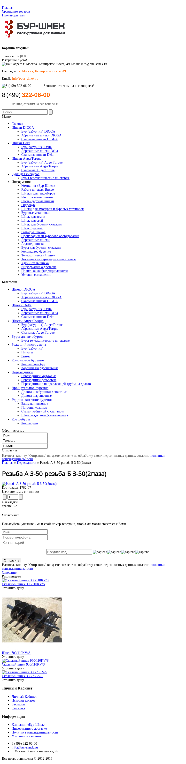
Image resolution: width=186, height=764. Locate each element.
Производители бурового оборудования (50, 236)
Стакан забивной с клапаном (42, 411)
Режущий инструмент (29, 344)
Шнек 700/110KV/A (16, 653)
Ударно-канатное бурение (32, 400)
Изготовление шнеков (37, 197)
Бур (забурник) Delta (36, 309)
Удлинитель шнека (35, 263)
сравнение (9, 506)
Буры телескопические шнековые (45, 340)
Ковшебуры (21, 419)
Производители (13, 15)
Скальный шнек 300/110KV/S (23, 584)
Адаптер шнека (32, 244)
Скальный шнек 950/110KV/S (23, 664)
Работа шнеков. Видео (37, 189)
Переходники (22, 372)
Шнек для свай (32, 220)
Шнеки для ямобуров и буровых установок (52, 209)
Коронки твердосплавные (39, 368)
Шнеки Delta (21, 305)
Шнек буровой (32, 228)
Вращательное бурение (30, 388)
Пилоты (27, 352)
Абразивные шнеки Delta (39, 313)
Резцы (25, 356)
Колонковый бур (33, 364)
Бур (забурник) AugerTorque (41, 325)
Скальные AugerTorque (37, 332)
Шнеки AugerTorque (28, 321)
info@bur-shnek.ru (25, 747)
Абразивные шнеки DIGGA (41, 297)
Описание (9, 572)
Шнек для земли (33, 216)
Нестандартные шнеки (37, 201)
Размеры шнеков (33, 232)
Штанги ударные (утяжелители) (44, 415)
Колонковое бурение (36, 251)
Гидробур (28, 205)
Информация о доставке (38, 267)
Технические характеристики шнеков (48, 259)
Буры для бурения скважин (41, 247)
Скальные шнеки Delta (37, 317)
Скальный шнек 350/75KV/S (22, 676)
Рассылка (18, 708)
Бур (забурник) (32, 348)
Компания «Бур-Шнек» (38, 185)
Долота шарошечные (36, 395)
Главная (7, 7)
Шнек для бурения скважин (41, 224)
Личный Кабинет (24, 696)
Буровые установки (35, 213)
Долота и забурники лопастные (44, 392)
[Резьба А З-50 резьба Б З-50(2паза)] (29, 484)
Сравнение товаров (16, 11)
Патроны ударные (34, 407)
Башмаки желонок (34, 403)
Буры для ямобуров (27, 336)
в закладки (10, 502)
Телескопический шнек (38, 255)
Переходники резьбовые (38, 380)
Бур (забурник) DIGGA (38, 293)
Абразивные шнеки (35, 240)
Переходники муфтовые (38, 376)
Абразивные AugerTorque (39, 328)
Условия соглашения (36, 275)
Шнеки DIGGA (23, 289)
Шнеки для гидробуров (38, 193)
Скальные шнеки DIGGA (39, 301)
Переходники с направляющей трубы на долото (56, 384)
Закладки (18, 704)
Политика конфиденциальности (44, 271)
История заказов (24, 700)
